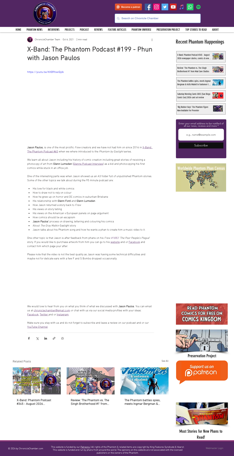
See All (165, 361)
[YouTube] (173, 7)
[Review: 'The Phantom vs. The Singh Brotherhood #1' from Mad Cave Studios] (91, 380)
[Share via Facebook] (28, 338)
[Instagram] (156, 7)
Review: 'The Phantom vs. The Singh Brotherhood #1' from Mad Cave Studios (90, 402)
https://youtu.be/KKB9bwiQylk (45, 72)
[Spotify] (198, 7)
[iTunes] (181, 7)
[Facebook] (148, 7)
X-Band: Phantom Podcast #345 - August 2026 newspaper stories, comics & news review (35, 402)
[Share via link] (54, 338)
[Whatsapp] (190, 7)
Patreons (85, 447)
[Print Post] (62, 338)
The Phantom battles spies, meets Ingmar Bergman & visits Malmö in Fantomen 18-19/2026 (144, 402)
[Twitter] (165, 7)
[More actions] (152, 40)
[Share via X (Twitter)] (37, 338)
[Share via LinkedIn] (45, 338)
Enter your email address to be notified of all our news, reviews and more (201, 124)
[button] (69, 29)
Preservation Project (202, 355)
